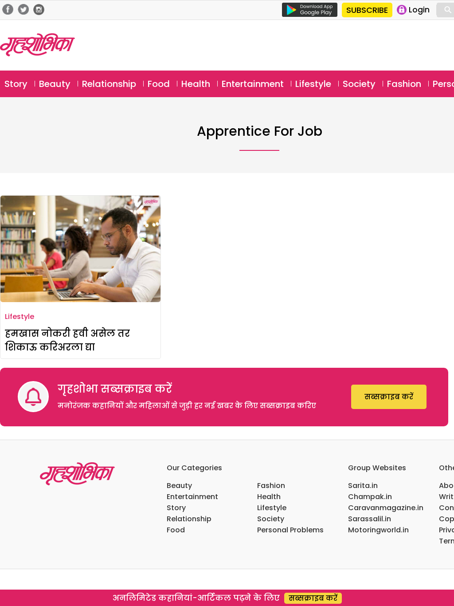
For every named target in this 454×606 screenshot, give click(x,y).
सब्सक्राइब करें (388, 397)
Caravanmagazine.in (385, 508)
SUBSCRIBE (367, 10)
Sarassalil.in (369, 519)
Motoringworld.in (378, 530)
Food (159, 84)
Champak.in (370, 497)
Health (195, 84)
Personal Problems (290, 530)
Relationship (109, 84)
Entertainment (253, 84)
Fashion (404, 84)
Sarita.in (363, 485)
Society (359, 84)
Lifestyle (313, 84)
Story (15, 84)
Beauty (54, 84)
